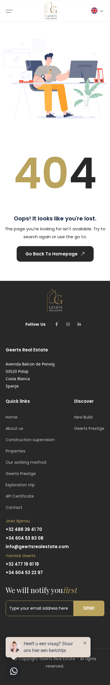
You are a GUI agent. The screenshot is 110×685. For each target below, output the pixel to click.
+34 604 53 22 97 (24, 572)
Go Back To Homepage (51, 254)
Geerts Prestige (21, 473)
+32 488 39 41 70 (24, 529)
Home (11, 417)
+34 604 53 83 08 (24, 538)
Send (88, 608)
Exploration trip (20, 485)
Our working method (26, 462)
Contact (14, 507)
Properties (15, 451)
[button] (96, 11)
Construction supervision (30, 440)
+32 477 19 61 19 (22, 564)
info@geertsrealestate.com (37, 547)
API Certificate (20, 496)
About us (14, 428)
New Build (83, 417)
